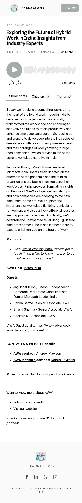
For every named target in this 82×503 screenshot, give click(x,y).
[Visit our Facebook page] (27, 477)
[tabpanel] (41, 268)
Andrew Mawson (48, 353)
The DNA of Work (32, 8)
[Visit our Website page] (55, 477)
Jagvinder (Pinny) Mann (30, 287)
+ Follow (70, 8)
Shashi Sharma (24, 309)
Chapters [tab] (40, 96)
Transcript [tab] (64, 96)
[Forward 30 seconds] (18, 83)
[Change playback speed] (27, 83)
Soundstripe (44, 374)
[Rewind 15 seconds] (11, 83)
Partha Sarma (23, 303)
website (31, 409)
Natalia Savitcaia (63, 360)
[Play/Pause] (14, 70)
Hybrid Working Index (37, 249)
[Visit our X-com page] (46, 477)
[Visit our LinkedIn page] (36, 477)
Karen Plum (32, 268)
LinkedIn (38, 402)
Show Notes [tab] (18, 96)
